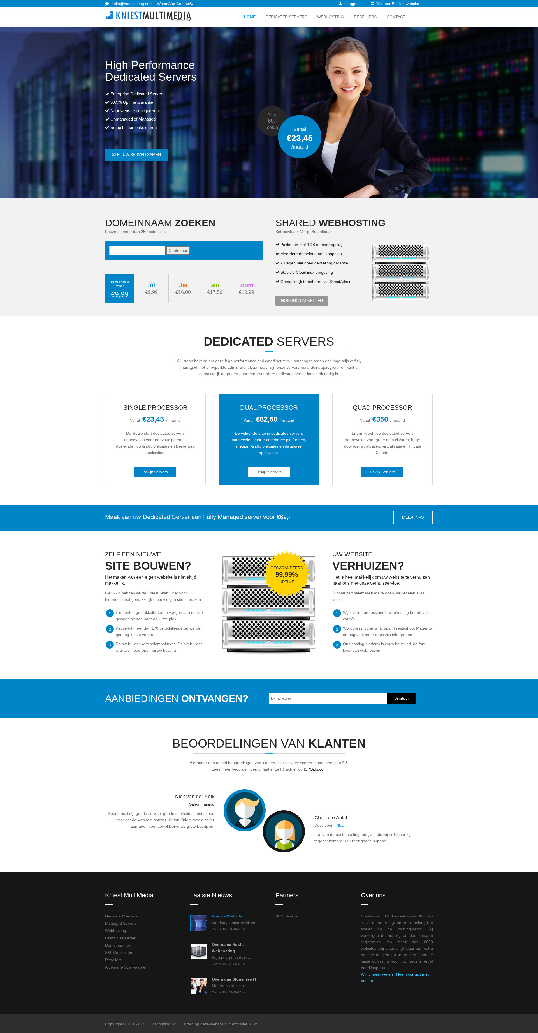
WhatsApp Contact (173, 3)
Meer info (413, 517)
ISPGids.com (315, 769)
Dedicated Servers (286, 17)
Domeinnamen (118, 945)
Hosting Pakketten (302, 300)
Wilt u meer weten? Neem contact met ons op (395, 977)
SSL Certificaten (119, 952)
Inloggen (351, 3)
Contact (396, 17)
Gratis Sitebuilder (120, 938)
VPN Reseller (287, 916)
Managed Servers (121, 923)
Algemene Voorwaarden (126, 967)
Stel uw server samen (136, 154)
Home (250, 17)
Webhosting (330, 17)
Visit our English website (397, 3)
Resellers (365, 17)
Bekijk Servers (155, 472)
